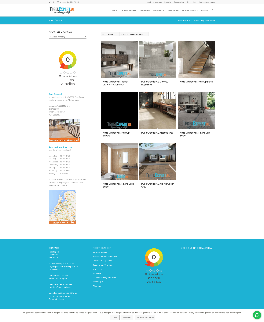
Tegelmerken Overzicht (102, 265)
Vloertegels (97, 273)
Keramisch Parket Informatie (105, 256)
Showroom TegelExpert (102, 260)
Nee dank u (127, 317)
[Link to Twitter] (50, 2)
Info (194, 2)
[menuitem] (154, 2)
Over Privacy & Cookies (145, 317)
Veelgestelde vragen (207, 2)
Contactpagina (61, 278)
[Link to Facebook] (54, 2)
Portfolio (167, 2)
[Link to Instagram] (58, 2)
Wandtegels (98, 281)
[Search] (212, 10)
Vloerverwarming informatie (104, 277)
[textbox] (68, 37)
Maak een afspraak (154, 2)
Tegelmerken (179, 2)
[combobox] (68, 37)
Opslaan (115, 317)
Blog (189, 2)
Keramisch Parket (100, 252)
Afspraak (97, 286)
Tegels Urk (97, 269)
